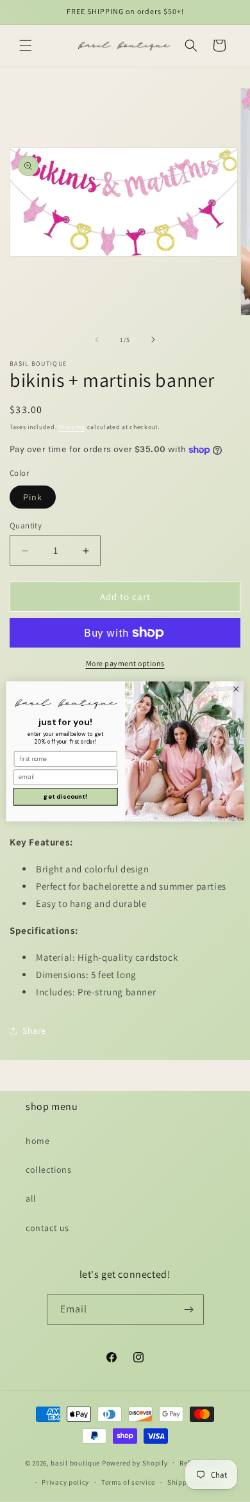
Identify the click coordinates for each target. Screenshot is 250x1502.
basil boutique (75, 1462)
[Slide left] (97, 339)
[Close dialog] (236, 688)
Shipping (71, 427)
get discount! (65, 796)
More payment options (125, 663)
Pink (32, 497)
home (37, 1141)
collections (49, 1169)
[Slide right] (153, 339)
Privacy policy (65, 1482)
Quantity (26, 525)
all (31, 1198)
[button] (26, 45)
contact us (47, 1228)
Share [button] (34, 1030)
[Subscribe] (189, 1309)
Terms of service (128, 1482)
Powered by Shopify (135, 1462)
